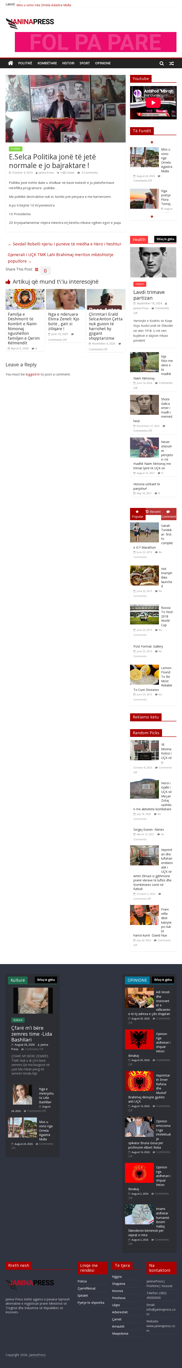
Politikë (25, 63)
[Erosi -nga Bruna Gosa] (144, 187)
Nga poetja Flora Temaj (165, 155)
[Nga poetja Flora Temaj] (144, 149)
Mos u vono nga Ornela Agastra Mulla (43, 4)
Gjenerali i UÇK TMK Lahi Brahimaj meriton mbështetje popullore (60, 258)
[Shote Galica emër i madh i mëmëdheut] (144, 397)
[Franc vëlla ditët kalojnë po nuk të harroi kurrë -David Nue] (145, 907)
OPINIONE (103, 63)
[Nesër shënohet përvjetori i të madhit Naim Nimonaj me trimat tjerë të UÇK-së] (144, 440)
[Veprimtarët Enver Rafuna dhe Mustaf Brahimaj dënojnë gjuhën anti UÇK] (139, 1073)
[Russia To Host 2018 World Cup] (145, 604)
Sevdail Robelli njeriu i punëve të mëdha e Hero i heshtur (64, 244)
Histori (68, 63)
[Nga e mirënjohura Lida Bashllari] (22, 1087)
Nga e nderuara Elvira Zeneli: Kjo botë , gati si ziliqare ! (63, 321)
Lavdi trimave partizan (149, 295)
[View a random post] (171, 63)
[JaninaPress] (11, 63)
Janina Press (46, 173)
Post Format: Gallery (148, 646)
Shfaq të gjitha (165, 239)
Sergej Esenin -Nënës (148, 829)
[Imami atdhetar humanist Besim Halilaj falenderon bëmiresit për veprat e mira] (139, 1206)
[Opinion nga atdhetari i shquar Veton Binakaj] (139, 1031)
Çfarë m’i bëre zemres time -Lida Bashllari (31, 1033)
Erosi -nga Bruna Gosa (165, 193)
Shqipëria (118, 1284)
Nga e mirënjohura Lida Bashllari (46, 1095)
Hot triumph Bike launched (166, 577)
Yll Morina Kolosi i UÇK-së (166, 751)
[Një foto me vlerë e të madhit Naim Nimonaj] (144, 354)
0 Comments (89, 173)
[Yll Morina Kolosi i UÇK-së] (145, 742)
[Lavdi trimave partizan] (153, 249)
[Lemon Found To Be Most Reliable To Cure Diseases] (145, 665)
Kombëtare (47, 63)
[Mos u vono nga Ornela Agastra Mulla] (22, 1119)
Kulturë (18, 1020)
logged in (33, 374)
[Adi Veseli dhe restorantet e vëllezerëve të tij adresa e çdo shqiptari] (139, 990)
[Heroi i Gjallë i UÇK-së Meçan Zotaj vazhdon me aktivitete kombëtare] (145, 781)
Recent (155, 511)
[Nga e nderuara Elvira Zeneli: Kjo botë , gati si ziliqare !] (65, 291)
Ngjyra (117, 1276)
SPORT (85, 63)
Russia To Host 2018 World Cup (167, 616)
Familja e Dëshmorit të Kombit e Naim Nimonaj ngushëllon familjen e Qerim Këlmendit (24, 328)
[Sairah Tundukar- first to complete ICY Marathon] (145, 522)
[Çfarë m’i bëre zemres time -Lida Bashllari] (32, 990)
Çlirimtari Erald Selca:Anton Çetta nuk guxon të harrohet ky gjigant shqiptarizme (106, 326)
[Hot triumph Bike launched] (145, 566)
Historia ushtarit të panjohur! (146, 486)
